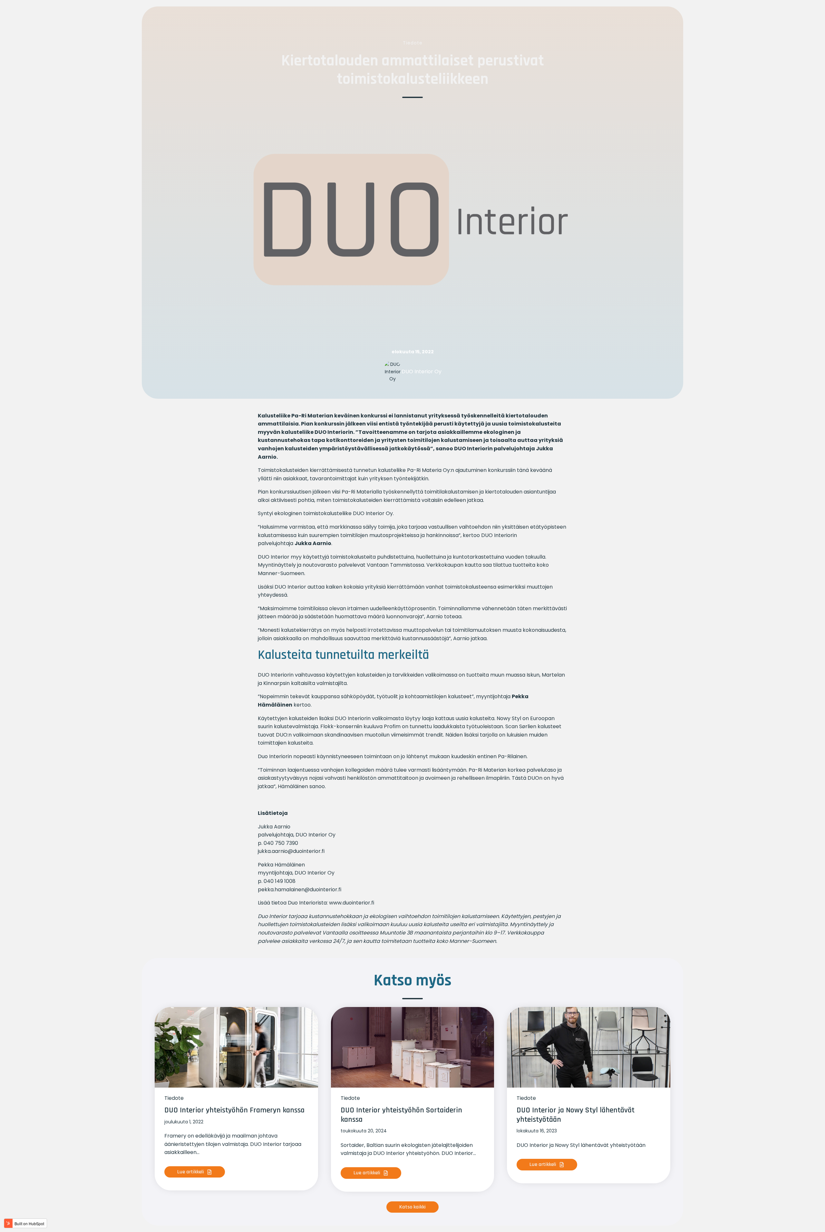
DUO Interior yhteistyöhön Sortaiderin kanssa (401, 1114)
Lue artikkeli (191, 1171)
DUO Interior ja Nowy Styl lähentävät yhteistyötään (576, 1114)
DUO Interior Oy (422, 371)
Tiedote (412, 43)
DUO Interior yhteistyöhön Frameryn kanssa (234, 1110)
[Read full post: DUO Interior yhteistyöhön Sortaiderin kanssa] (412, 1047)
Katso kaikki (412, 1207)
